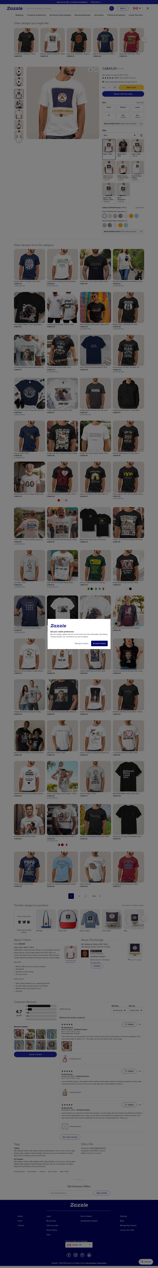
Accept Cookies (99, 643)
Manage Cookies (81, 643)
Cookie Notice (79, 634)
